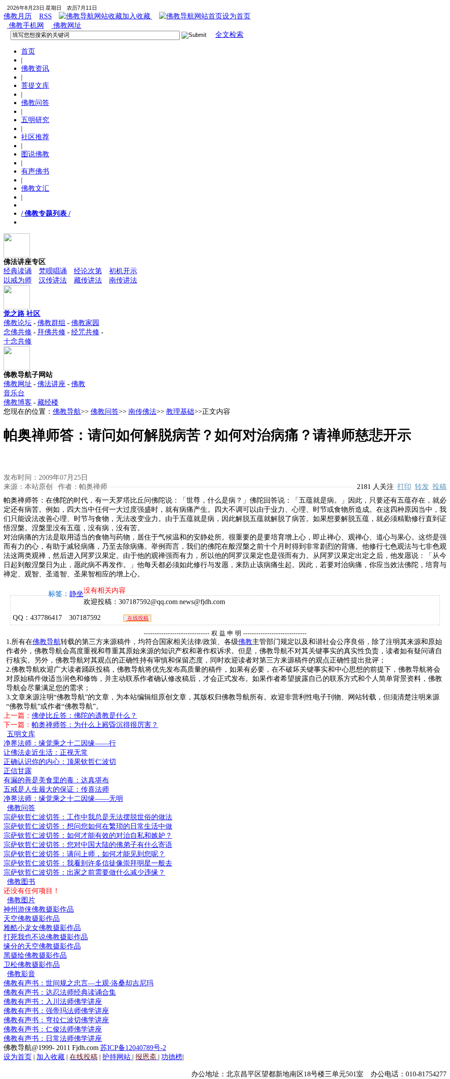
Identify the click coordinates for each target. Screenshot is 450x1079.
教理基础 (180, 411)
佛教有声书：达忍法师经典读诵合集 (60, 992)
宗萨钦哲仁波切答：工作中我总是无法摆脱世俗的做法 (88, 817)
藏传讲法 (88, 280)
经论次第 (88, 271)
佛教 (245, 641)
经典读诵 (18, 271)
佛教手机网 (25, 25)
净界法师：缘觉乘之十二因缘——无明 (63, 798)
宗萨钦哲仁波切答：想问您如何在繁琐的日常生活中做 (88, 826)
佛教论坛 (18, 322)
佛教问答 (35, 102)
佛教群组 (51, 322)
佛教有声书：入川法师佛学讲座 (53, 1001)
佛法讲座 (51, 383)
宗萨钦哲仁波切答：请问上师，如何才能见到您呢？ (84, 854)
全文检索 (229, 34)
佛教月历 (18, 16)
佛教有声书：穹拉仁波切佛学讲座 (56, 1020)
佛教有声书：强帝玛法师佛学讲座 (56, 1010)
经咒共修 (85, 332)
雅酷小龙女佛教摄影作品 (42, 927)
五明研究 (35, 119)
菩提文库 (35, 85)
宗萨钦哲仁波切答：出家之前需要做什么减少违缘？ (84, 872)
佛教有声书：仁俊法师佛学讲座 (53, 1029)
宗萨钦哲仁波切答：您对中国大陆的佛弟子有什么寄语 (88, 844)
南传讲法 (123, 280)
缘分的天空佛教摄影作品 (42, 946)
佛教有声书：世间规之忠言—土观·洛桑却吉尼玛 (78, 983)
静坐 (76, 593)
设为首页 (236, 16)
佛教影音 (21, 974)
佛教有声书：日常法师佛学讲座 (53, 1038)
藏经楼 (47, 402)
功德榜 (171, 1057)
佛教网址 (66, 25)
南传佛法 (142, 411)
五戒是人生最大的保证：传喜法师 (56, 789)
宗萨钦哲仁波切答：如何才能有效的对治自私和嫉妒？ (88, 835)
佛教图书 (21, 881)
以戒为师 (18, 280)
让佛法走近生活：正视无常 (46, 752)
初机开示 (123, 271)
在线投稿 (137, 618)
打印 (404, 486)
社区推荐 (35, 137)
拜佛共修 (51, 332)
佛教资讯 (35, 68)
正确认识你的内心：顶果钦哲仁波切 (60, 761)
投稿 (439, 486)
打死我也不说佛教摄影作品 (46, 937)
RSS (45, 16)
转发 (422, 486)
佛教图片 (21, 900)
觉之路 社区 (22, 313)
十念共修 (18, 341)
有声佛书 (35, 171)
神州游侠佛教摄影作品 (39, 909)
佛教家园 (85, 322)
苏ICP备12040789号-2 (133, 1047)
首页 (28, 51)
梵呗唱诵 (53, 271)
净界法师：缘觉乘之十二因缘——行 (60, 743)
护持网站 (117, 1057)
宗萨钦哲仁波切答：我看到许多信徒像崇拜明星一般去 (88, 863)
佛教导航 (67, 411)
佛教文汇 (35, 188)
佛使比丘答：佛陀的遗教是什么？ (84, 715)
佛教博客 (18, 402)
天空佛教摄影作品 (32, 918)
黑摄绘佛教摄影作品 (35, 955)
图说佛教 (35, 154)
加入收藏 (137, 16)
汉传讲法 (53, 280)
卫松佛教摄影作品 (32, 964)
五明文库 (21, 734)
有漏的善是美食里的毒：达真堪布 (56, 780)
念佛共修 (18, 332)
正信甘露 (18, 771)
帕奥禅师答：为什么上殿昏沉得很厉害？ (95, 724)
